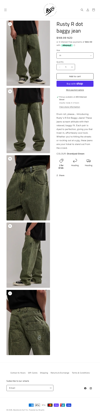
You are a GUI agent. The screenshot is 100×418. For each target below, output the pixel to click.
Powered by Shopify (36, 410)
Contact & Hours (18, 373)
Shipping (44, 373)
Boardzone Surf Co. (21, 410)
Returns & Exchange (60, 373)
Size (58, 50)
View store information (69, 107)
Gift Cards (32, 373)
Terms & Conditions (81, 373)
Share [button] (61, 175)
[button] (5, 10)
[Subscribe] (50, 388)
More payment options (75, 90)
